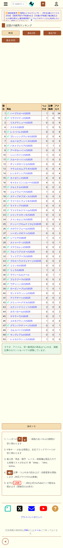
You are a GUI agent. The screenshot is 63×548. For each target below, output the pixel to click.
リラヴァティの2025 (20, 118)
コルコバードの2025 (20, 330)
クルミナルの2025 (19, 187)
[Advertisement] (31, 72)
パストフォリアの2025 (21, 145)
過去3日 (31, 33)
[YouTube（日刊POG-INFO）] (43, 508)
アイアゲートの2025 (20, 297)
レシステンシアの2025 (21, 173)
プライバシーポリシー (31, 517)
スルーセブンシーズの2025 (23, 141)
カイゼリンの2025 (19, 178)
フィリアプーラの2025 (21, 256)
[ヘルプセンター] (55, 508)
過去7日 (52, 33)
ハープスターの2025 (20, 113)
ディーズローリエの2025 (22, 164)
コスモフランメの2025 (21, 320)
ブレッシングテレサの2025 (23, 136)
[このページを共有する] (5, 541)
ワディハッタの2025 (20, 284)
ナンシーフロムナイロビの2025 (25, 224)
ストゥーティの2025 (20, 242)
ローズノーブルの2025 (21, 288)
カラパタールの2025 (20, 311)
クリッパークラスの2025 (22, 302)
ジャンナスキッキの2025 (22, 214)
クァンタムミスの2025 (21, 219)
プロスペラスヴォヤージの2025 (25, 261)
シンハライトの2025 (20, 155)
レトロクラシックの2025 (22, 339)
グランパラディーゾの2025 (23, 325)
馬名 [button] (9, 109)
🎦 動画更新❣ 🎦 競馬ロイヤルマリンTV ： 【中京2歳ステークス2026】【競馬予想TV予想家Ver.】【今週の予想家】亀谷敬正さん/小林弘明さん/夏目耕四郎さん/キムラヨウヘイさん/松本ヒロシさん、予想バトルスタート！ (32, 17)
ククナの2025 (17, 127)
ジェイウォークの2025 (21, 191)
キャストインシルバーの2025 (24, 182)
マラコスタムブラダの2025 (23, 168)
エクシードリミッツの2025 (23, 307)
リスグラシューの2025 (21, 122)
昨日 (11, 33)
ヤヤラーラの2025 (19, 316)
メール (37, 530)
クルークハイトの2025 (21, 159)
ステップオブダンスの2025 (23, 196)
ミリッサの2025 (18, 265)
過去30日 (10, 40)
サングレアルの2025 (20, 334)
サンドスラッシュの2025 (22, 293)
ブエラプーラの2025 (20, 279)
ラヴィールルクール (20, 274)
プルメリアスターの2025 (22, 251)
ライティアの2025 (19, 205)
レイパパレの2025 (19, 131)
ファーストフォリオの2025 (23, 201)
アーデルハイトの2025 (21, 150)
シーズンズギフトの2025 (22, 233)
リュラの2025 (17, 270)
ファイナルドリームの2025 (23, 210)
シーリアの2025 (18, 238)
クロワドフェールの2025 (22, 228)
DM (26, 530)
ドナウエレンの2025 (20, 247)
